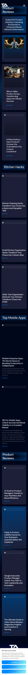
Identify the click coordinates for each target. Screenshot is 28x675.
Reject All (14, 671)
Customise (14, 667)
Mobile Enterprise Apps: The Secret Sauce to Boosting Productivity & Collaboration (12, 362)
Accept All (14, 662)
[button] (24, 5)
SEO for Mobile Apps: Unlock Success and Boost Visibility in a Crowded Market (13, 424)
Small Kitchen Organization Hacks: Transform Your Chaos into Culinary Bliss (14, 252)
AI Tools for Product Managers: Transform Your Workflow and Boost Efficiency (13, 494)
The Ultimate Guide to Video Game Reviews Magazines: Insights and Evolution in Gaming (13, 624)
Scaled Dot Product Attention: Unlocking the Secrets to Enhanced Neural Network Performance (14, 24)
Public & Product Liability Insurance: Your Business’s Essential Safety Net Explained (13, 537)
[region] (14, 661)
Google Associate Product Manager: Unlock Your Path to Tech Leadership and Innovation (13, 580)
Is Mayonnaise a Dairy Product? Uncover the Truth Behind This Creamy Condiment (14, 145)
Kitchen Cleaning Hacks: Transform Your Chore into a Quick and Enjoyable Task (13, 207)
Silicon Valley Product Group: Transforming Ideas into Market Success (14, 96)
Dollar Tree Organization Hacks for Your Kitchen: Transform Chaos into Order (12, 298)
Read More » (9, 105)
